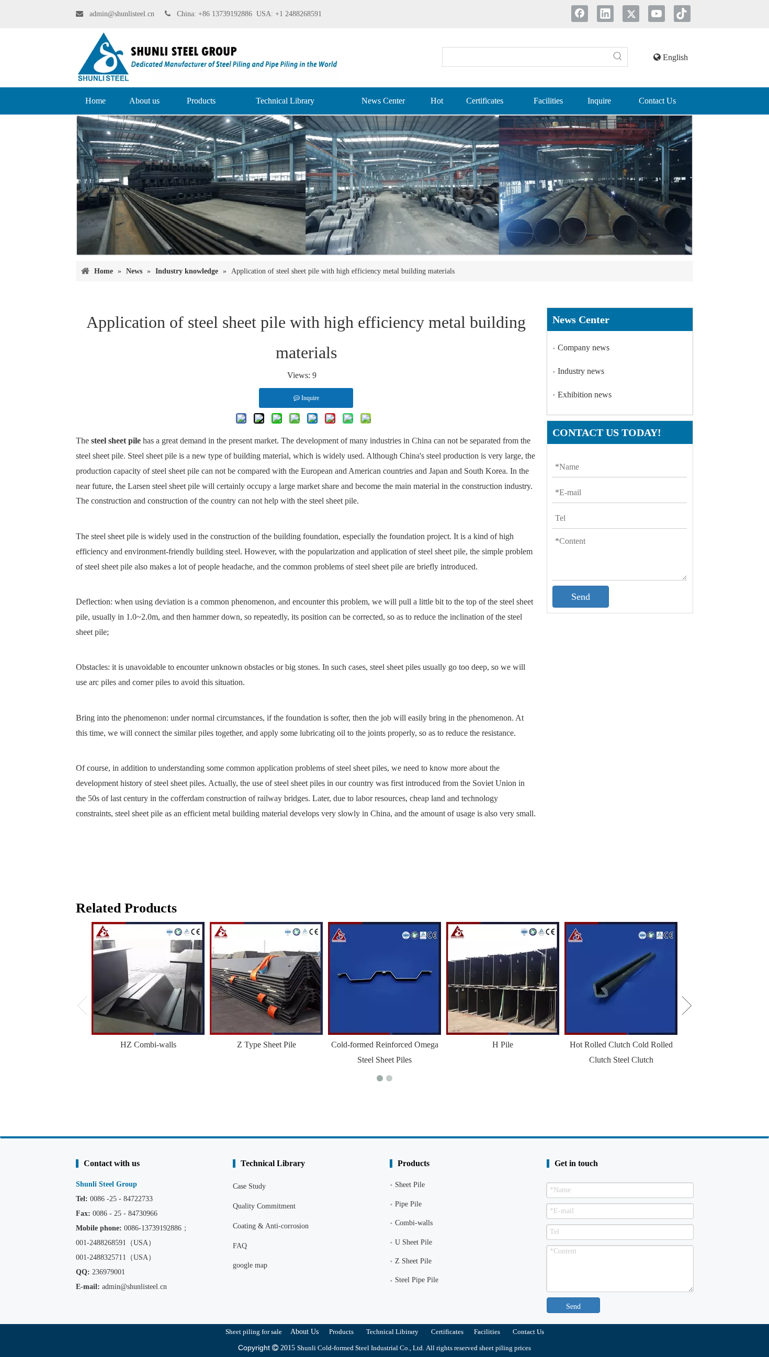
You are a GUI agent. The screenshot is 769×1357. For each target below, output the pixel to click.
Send (580, 596)
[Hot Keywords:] (617, 57)
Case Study (249, 1186)
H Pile (502, 1044)
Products (341, 1332)
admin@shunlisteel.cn (122, 14)
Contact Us (528, 1332)
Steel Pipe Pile (416, 1280)
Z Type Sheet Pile (266, 1044)
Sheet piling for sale (253, 1332)
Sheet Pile (410, 1185)
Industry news (581, 371)
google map (250, 1265)
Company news (583, 347)
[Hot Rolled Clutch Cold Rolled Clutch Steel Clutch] (620, 978)
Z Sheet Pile (413, 1261)
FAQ (240, 1246)
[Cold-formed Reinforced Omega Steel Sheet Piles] (384, 978)
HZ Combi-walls (148, 1044)
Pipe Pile (408, 1204)
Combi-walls (414, 1223)
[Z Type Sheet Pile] (266, 978)
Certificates (447, 1332)
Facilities (487, 1332)
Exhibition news (585, 394)
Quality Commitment (264, 1206)
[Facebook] (579, 13)
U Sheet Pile (413, 1242)
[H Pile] (502, 978)
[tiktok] (682, 13)
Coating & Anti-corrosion (271, 1226)
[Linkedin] (605, 13)
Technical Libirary (392, 1332)
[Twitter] (631, 13)
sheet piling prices (505, 1348)
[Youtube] (656, 13)
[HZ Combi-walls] (148, 978)
